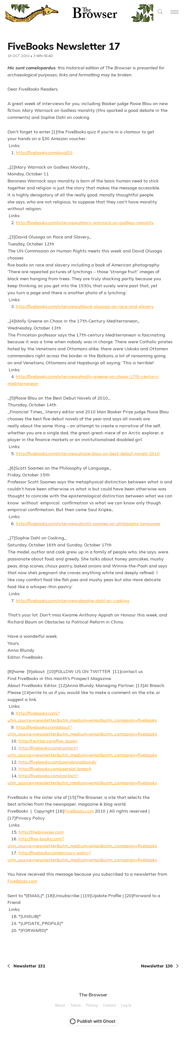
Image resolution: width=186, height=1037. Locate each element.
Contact (109, 1005)
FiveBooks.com (79, 811)
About (60, 1005)
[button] (160, 12)
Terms (75, 1005)
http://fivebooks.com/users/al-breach (55, 769)
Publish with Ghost (96, 1021)
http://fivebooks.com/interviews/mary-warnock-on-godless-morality (85, 222)
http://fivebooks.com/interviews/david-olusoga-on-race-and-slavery (85, 306)
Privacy (92, 1005)
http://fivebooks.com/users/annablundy (57, 762)
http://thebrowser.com (41, 832)
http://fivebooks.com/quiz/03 (44, 152)
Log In (126, 1005)
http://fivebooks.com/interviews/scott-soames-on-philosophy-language (88, 523)
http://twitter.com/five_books (48, 741)
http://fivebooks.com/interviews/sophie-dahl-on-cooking (72, 600)
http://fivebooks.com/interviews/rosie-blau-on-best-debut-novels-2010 (88, 453)
